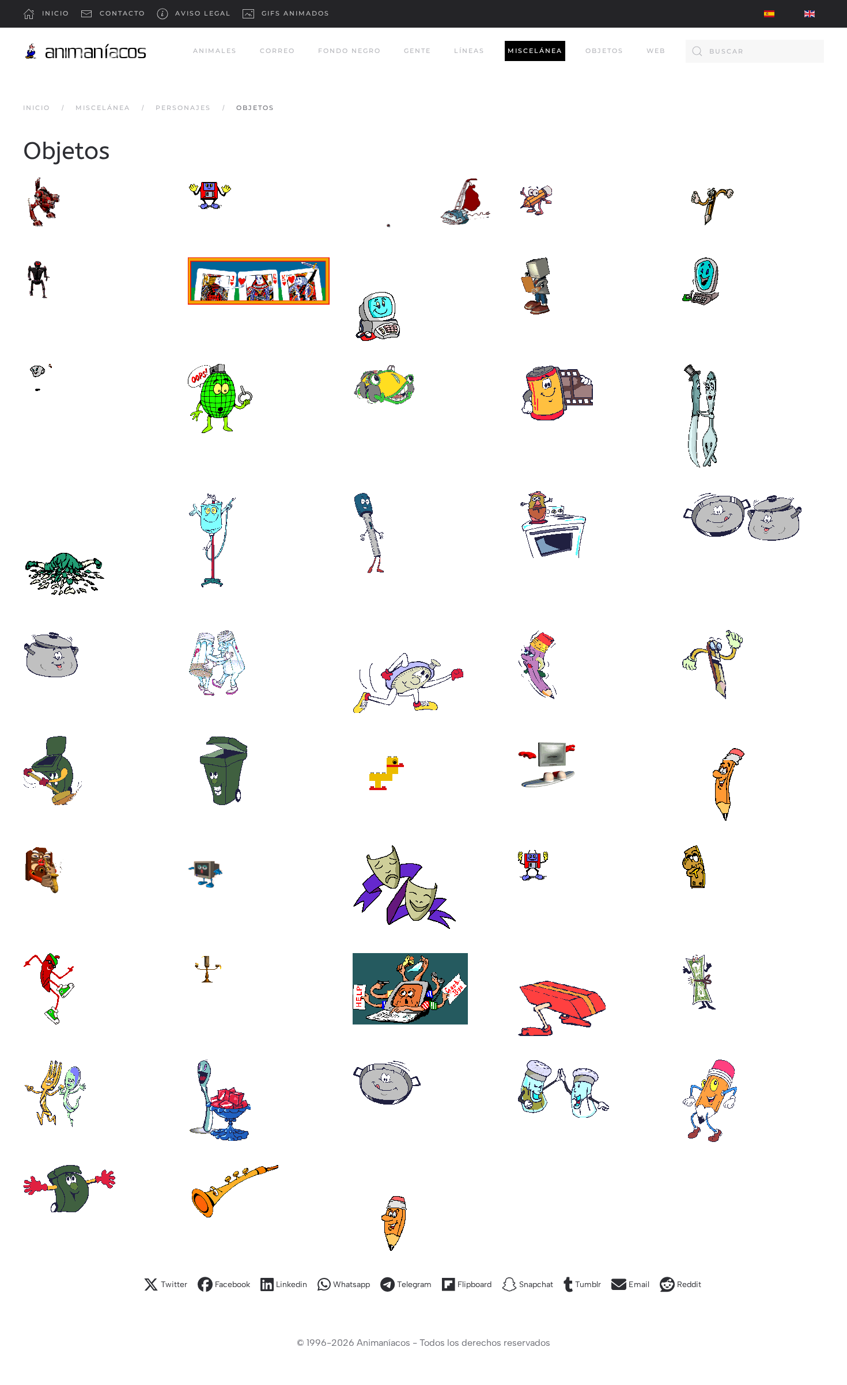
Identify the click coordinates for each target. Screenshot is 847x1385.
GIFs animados (296, 13)
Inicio (55, 13)
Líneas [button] (469, 51)
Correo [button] (277, 51)
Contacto (122, 13)
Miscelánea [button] (535, 51)
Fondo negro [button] (349, 51)
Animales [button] (215, 51)
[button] (41, 203)
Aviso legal (203, 13)
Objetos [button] (604, 51)
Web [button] (656, 51)
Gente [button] (417, 51)
